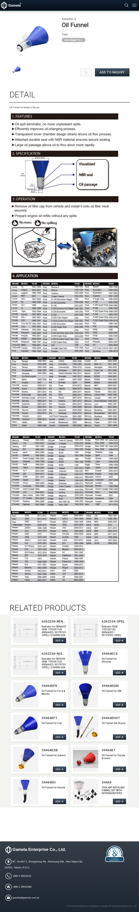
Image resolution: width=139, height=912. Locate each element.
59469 (107, 782)
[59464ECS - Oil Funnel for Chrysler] (85, 662)
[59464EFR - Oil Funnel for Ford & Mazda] (25, 695)
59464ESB (50, 750)
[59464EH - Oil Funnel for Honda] (25, 791)
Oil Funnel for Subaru (54, 755)
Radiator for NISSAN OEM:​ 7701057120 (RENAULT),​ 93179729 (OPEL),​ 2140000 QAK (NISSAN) (54, 662)
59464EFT (49, 718)
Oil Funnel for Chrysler (109, 660)
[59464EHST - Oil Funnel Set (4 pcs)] (85, 727)
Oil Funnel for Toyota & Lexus (113, 757)
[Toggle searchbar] (126, 5)
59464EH (49, 782)
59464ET (109, 750)
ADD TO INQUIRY (112, 72)
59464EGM (110, 686)
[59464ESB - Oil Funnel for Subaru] (25, 759)
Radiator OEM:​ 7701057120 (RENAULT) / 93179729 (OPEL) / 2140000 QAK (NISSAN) (111, 630)
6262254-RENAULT (54, 621)
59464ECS (110, 654)
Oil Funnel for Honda (53, 787)
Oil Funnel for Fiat (52, 723)
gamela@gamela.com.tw (26, 897)
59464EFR (49, 686)
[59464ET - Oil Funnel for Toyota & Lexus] (85, 759)
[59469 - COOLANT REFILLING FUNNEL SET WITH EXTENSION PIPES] (85, 791)
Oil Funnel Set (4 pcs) (113, 723)
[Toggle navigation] (134, 5)
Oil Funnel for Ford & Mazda (53, 692)
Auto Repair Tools (74, 40)
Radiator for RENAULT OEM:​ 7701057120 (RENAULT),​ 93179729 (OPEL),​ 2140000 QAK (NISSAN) (54, 630)
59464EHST (111, 718)
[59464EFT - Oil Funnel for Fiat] (25, 727)
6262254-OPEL (113, 621)
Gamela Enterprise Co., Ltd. (39, 849)
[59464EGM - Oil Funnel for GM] (85, 695)
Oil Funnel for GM (111, 691)
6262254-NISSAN (54, 654)
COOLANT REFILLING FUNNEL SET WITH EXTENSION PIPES (113, 790)
